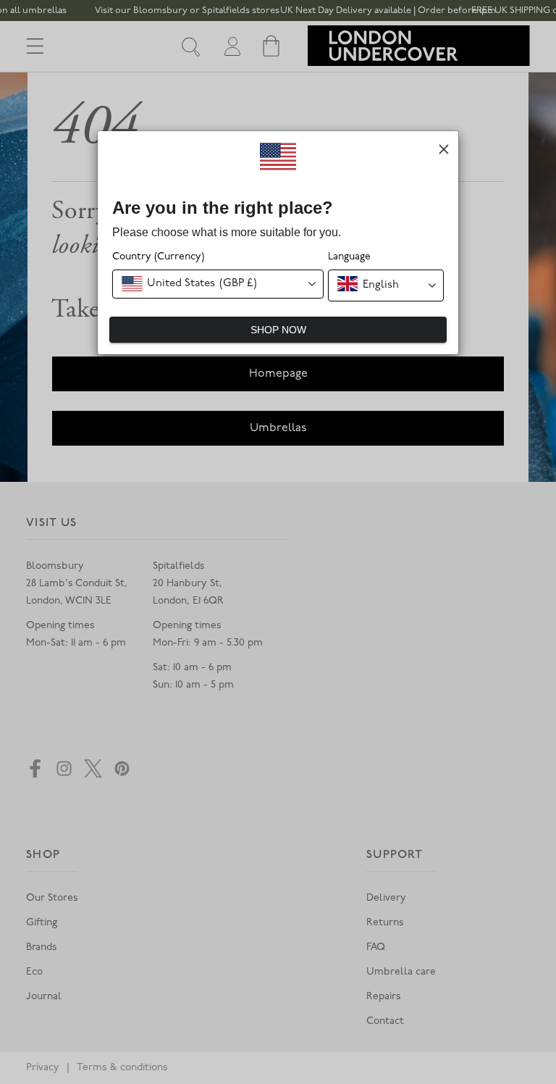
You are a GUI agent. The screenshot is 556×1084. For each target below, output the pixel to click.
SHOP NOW (278, 329)
